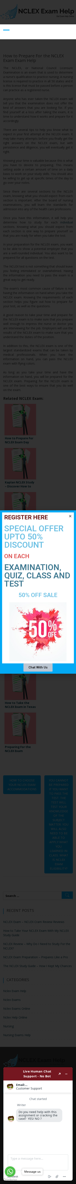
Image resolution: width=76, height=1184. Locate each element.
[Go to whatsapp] (10, 1171)
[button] (70, 516)
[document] (38, 592)
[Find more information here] (38, 1124)
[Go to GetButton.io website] (10, 1179)
